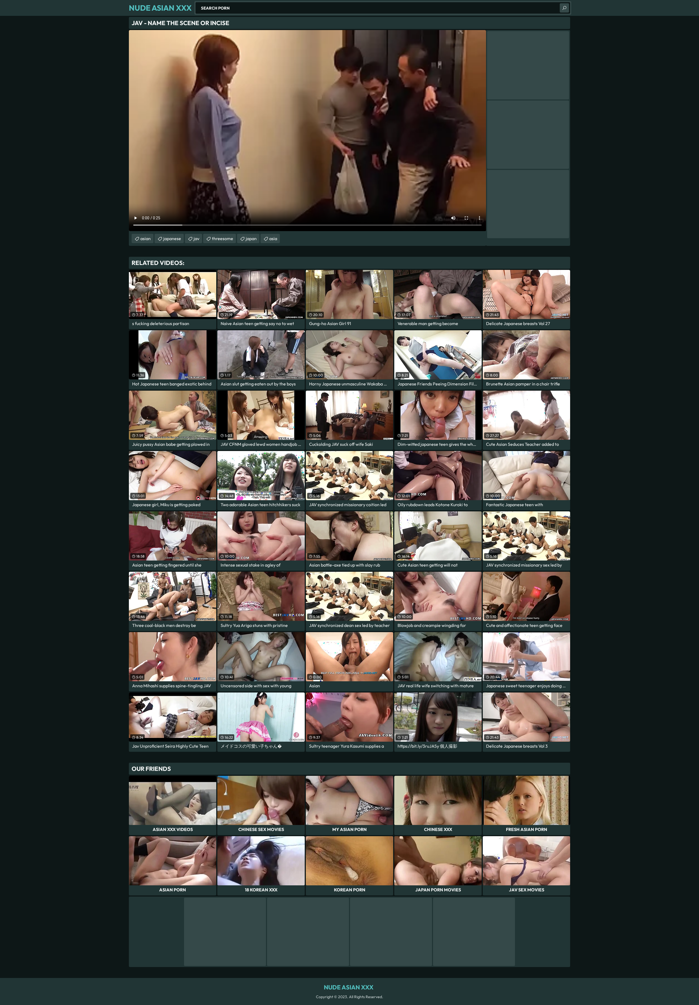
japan (251, 238)
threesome (222, 238)
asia (273, 238)
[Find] (564, 8)
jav (196, 238)
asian (145, 238)
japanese (172, 238)
